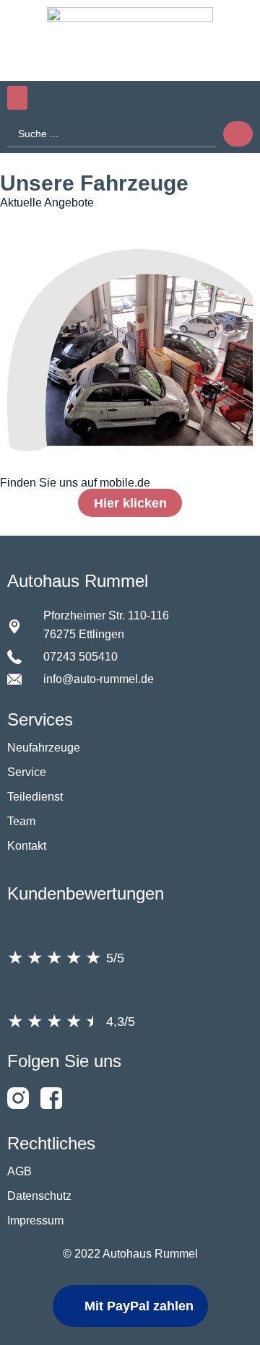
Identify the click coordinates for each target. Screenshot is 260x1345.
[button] (17, 98)
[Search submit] (238, 134)
